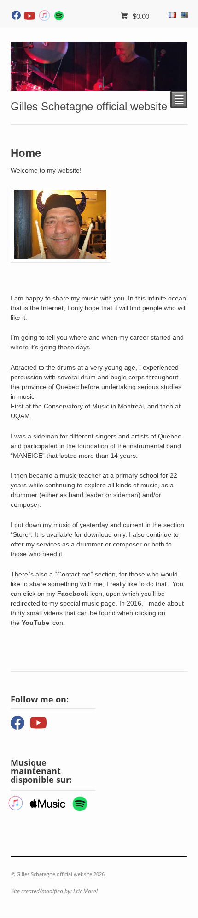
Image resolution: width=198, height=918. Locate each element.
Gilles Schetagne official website (89, 106)
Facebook (72, 593)
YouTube (35, 622)
